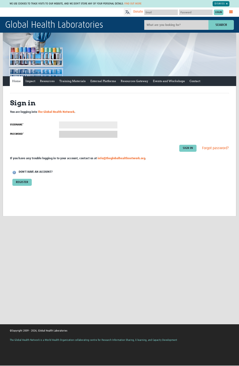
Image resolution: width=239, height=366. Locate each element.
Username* (17, 124)
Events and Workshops (169, 81)
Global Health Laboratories (54, 25)
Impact (30, 81)
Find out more (132, 3)
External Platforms (103, 81)
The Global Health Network (40, 12)
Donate (138, 11)
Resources (47, 81)
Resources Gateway (134, 81)
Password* (17, 134)
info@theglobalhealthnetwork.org (121, 158)
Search (221, 25)
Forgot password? (215, 148)
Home (16, 81)
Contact (195, 81)
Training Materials (72, 81)
